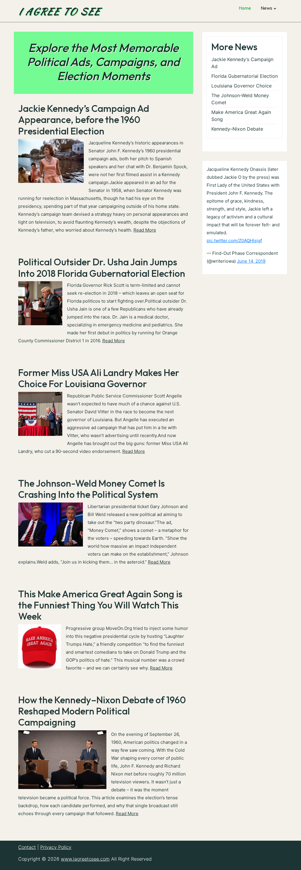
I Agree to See (59, 11)
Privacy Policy (55, 847)
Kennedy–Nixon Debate (237, 129)
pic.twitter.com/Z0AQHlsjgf (234, 240)
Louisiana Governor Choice (241, 86)
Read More (144, 230)
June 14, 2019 (251, 261)
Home (245, 8)
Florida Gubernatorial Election (244, 76)
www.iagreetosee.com (85, 859)
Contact (27, 847)
